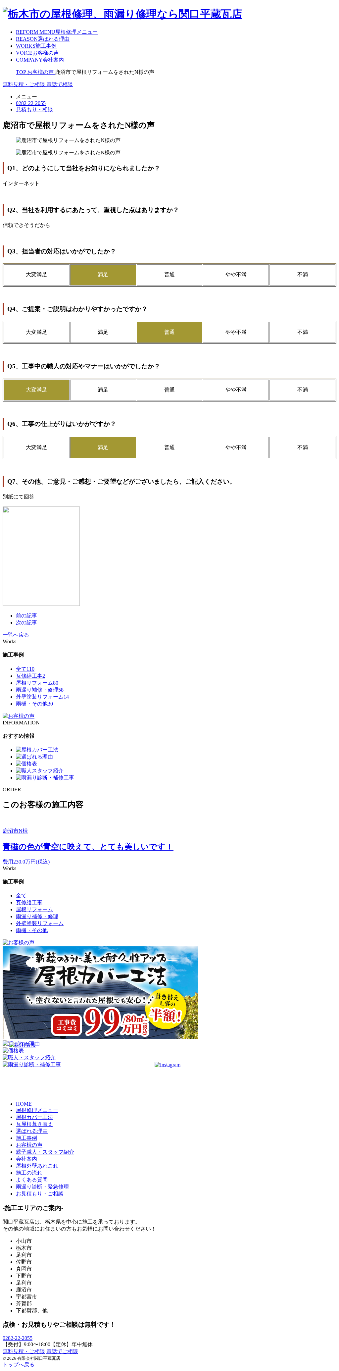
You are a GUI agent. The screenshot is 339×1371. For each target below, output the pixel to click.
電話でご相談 (62, 1351)
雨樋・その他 (34, 704)
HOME (24, 1104)
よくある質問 (32, 1180)
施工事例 (26, 1138)
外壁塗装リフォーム (42, 697)
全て (25, 669)
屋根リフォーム (37, 683)
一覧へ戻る (16, 635)
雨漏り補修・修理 (40, 690)
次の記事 (26, 622)
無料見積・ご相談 (24, 1351)
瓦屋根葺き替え (34, 1124)
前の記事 (26, 615)
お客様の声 (29, 1145)
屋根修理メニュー (37, 1110)
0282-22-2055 (17, 1338)
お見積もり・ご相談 (40, 1193)
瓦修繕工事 (30, 676)
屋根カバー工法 (34, 1117)
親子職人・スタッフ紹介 (45, 1152)
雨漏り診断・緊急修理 (42, 1186)
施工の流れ (29, 1173)
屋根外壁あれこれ (37, 1166)
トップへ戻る (18, 1364)
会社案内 (26, 1159)
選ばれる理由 (32, 1131)
